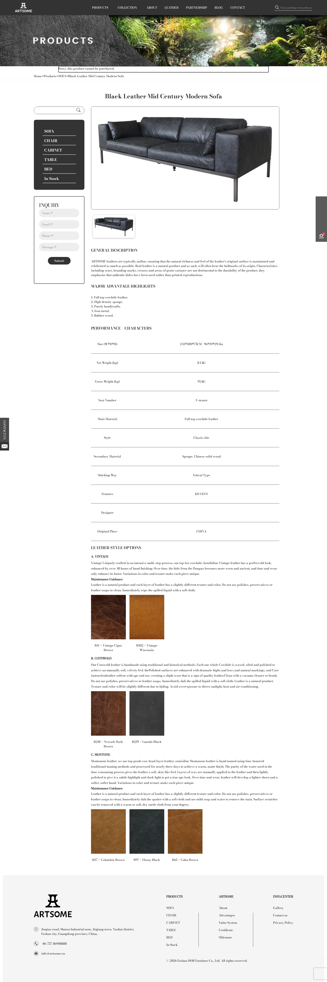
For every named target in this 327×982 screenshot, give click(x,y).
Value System (228, 922)
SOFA (62, 76)
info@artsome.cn (53, 953)
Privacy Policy (283, 922)
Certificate (226, 930)
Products (50, 76)
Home (38, 76)
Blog (219, 7)
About (223, 908)
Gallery (278, 908)
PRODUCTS (100, 7)
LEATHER (171, 7)
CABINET (173, 922)
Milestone (225, 937)
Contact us (280, 915)
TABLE (171, 930)
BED (169, 937)
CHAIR (171, 915)
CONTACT (237, 7)
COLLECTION (127, 7)
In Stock (172, 944)
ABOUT (151, 7)
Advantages (227, 915)
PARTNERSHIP (196, 7)
